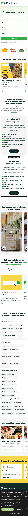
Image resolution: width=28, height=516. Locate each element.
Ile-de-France (6, 342)
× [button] (26, 491)
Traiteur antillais (19, 409)
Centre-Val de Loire (16, 332)
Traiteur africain (18, 406)
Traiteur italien (6, 402)
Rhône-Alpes (6, 367)
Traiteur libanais (6, 409)
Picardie (16, 356)
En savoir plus (14, 151)
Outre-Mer (20, 353)
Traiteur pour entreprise (9, 381)
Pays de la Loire (6, 356)
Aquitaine (12, 325)
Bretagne (4, 332)
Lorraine (4, 349)
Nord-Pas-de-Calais (8, 353)
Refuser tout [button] (20, 509)
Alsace (4, 325)
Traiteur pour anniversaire (9, 378)
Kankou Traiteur (6, 477)
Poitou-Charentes (7, 360)
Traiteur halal (17, 402)
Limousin (20, 346)
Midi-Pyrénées (14, 349)
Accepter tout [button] (7, 509)
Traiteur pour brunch (8, 395)
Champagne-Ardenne (8, 335)
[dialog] (14, 503)
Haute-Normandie (19, 339)
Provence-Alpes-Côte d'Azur (10, 363)
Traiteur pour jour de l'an (9, 392)
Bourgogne (19, 328)
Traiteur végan (20, 413)
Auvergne (20, 325)
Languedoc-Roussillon (8, 346)
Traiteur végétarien (7, 413)
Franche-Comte (6, 339)
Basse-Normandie (7, 328)
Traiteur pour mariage (8, 374)
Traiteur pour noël (7, 388)
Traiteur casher (6, 406)
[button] (14, 513)
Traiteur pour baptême (8, 385)
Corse (19, 335)
